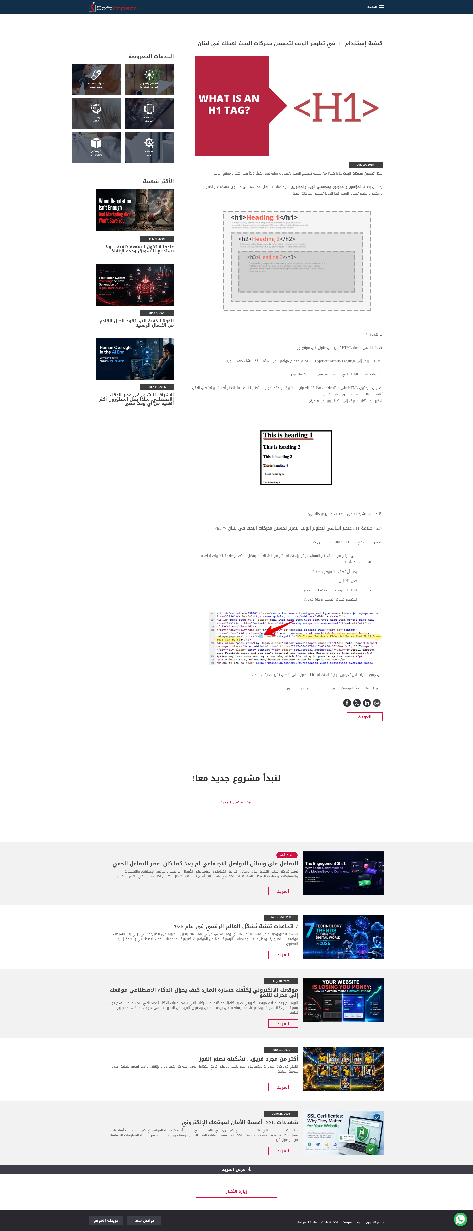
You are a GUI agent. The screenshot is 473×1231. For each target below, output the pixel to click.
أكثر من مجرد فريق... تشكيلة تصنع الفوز (248, 1059)
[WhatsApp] (377, 703)
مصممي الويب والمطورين (310, 187)
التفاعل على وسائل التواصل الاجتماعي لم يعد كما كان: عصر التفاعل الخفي (205, 864)
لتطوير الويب (312, 528)
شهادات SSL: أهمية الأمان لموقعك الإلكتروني (240, 1122)
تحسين (369, 173)
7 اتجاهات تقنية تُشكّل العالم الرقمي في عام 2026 (235, 926)
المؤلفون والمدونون (347, 187)
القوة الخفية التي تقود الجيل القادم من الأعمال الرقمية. (137, 323)
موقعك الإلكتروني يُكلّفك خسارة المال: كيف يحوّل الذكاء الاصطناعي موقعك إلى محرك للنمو (204, 992)
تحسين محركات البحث (267, 528)
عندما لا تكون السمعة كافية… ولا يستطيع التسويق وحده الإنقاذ (140, 249)
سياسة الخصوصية (307, 1222)
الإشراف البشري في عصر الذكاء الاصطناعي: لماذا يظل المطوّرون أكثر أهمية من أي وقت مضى (136, 399)
